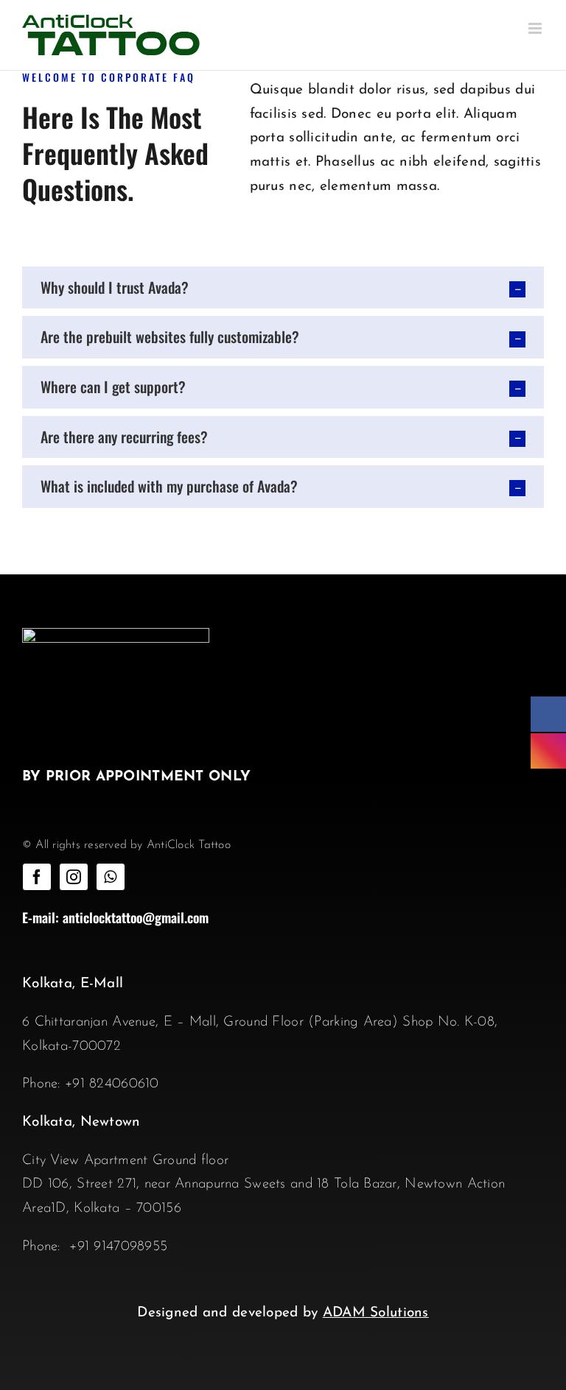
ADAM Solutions (376, 1313)
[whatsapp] (110, 877)
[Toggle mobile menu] (536, 28)
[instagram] (73, 877)
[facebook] (37, 877)
